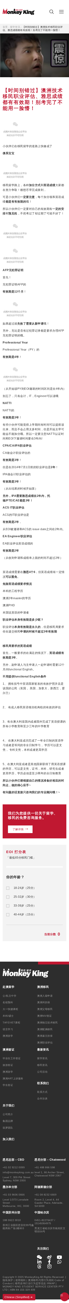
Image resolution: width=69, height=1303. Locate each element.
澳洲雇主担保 (45, 1035)
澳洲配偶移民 (45, 1029)
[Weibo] (49, 1257)
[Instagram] (49, 1266)
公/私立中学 (9, 995)
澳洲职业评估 (45, 1042)
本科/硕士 (8, 1015)
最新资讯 (43, 1049)
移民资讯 (42, 1065)
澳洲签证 (8, 1049)
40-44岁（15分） (25, 914)
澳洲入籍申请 (45, 995)
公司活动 (42, 1071)
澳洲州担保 (43, 1002)
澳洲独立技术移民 (47, 1022)
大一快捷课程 (10, 1009)
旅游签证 (8, 1065)
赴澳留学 (8, 986)
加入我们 (8, 1139)
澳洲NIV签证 (44, 1015)
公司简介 (8, 1114)
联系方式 (42, 1092)
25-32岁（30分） (25, 896)
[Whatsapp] (59, 1261)
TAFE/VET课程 (11, 1022)
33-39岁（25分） (25, 905)
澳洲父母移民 (45, 1009)
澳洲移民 (43, 986)
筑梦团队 (8, 1127)
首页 (5, 26)
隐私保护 (8, 1280)
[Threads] (39, 1266)
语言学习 (8, 1029)
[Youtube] (59, 1257)
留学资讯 (15, 26)
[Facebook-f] (49, 1261)
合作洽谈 (42, 1098)
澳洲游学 (8, 1035)
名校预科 (8, 1002)
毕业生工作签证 (12, 1058)
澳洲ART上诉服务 (13, 1078)
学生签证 (8, 1085)
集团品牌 (8, 1121)
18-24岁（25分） (25, 888)
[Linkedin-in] (39, 1261)
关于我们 (8, 1105)
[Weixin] (39, 1257)
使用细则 (20, 1280)
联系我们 (43, 1083)
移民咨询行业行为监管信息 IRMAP (35, 1283)
